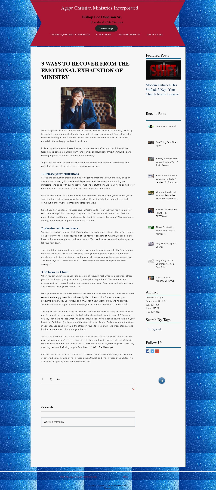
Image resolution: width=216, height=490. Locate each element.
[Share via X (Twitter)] (50, 379)
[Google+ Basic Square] (157, 351)
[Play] (162, 380)
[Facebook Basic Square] (147, 351)
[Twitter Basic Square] (152, 351)
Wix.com (107, 488)
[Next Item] (175, 70)
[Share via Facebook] (42, 379)
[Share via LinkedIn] (58, 379)
